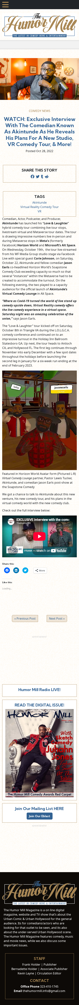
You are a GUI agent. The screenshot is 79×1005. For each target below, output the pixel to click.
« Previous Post (25, 618)
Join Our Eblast (39, 816)
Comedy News (39, 111)
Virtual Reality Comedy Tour (39, 207)
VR (39, 211)
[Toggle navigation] (5, 4)
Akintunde (39, 202)
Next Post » (57, 618)
